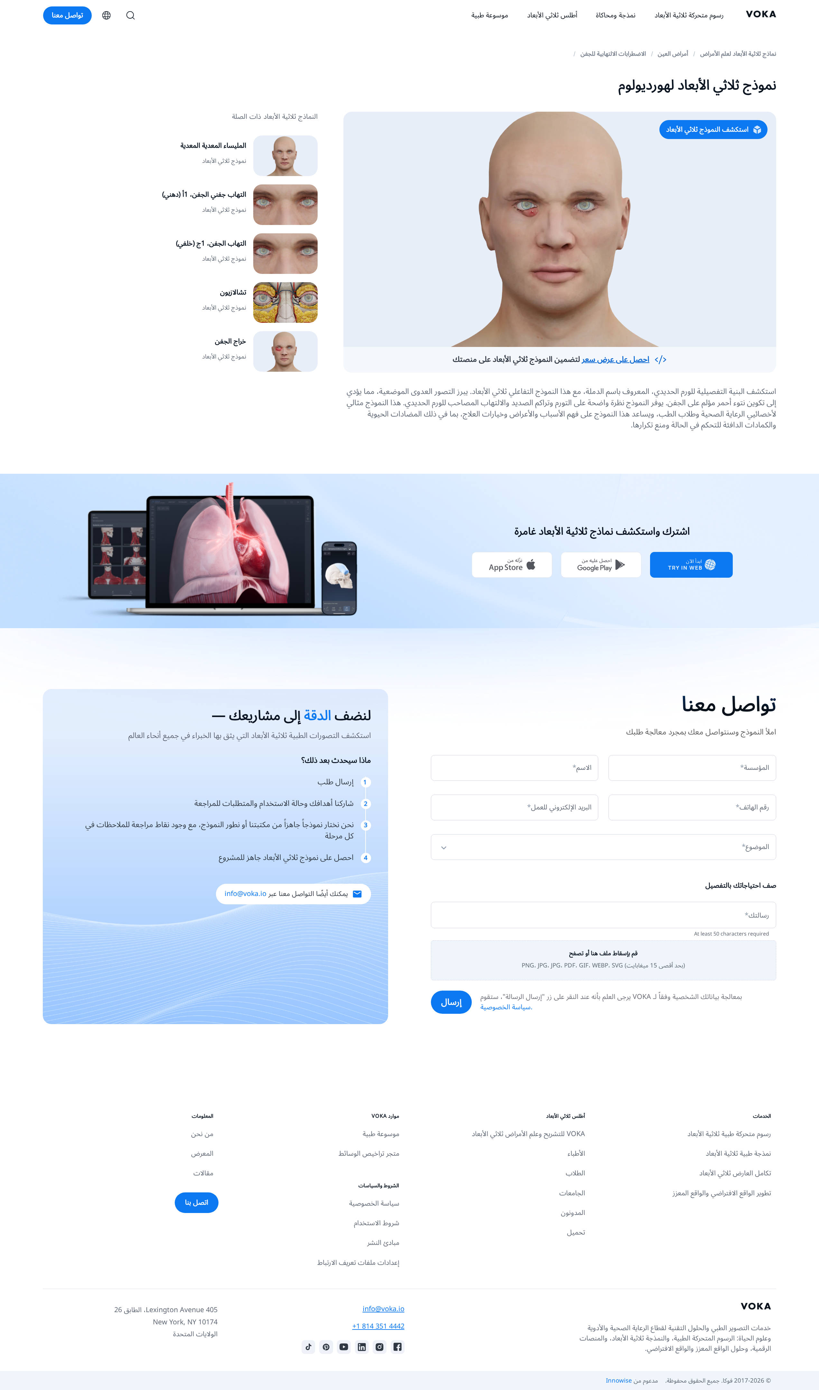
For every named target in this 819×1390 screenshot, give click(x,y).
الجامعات (572, 1193)
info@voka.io (245, 894)
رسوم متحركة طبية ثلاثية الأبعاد (729, 1134)
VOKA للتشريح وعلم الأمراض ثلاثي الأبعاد (528, 1134)
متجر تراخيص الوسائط (369, 1153)
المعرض (202, 1153)
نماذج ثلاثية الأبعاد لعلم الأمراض (738, 53)
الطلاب (575, 1173)
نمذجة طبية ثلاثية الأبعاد (738, 1153)
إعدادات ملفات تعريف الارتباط (358, 1262)
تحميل (576, 1232)
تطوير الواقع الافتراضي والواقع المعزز (722, 1193)
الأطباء (576, 1153)
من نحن (202, 1134)
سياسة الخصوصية (374, 1203)
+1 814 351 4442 (378, 1326)
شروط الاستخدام (376, 1223)
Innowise (619, 1380)
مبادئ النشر (383, 1243)
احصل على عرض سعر (615, 359)
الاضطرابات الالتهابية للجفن (613, 53)
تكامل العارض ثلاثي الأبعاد (735, 1173)
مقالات (203, 1173)
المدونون (573, 1213)
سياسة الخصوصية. (506, 1007)
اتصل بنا (196, 1202)
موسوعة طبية (381, 1134)
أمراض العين (673, 53)
